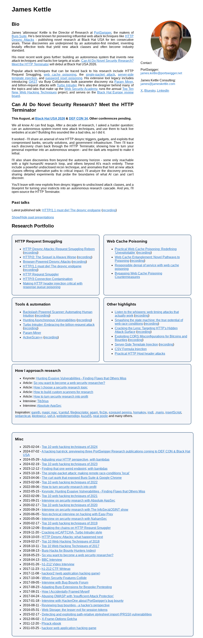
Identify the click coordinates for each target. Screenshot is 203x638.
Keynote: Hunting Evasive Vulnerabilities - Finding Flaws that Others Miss (93, 491)
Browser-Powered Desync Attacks (47, 261)
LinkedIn (163, 90)
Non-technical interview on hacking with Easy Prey (77, 514)
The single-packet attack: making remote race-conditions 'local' (86, 473)
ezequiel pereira (120, 412)
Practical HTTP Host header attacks (140, 353)
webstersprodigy (67, 416)
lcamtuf (64, 412)
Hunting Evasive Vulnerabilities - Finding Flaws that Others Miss (81, 378)
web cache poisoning (60, 74)
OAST (33, 81)
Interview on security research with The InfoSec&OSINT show (85, 509)
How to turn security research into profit (61, 396)
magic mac (49, 412)
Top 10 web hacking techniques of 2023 (70, 464)
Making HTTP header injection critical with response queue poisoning (52, 285)
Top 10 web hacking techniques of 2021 (70, 496)
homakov (139, 412)
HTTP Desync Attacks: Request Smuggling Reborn (59, 249)
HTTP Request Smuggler (41, 274)
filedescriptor (79, 412)
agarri (94, 412)
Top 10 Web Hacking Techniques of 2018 (71, 541)
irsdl (150, 412)
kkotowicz (39, 416)
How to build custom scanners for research (63, 392)
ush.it (51, 416)
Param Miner (123, 81)
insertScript (173, 412)
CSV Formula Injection (131, 349)
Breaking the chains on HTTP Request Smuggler (76, 527)
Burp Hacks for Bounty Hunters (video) (69, 550)
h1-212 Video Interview (58, 564)
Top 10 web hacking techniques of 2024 (70, 447)
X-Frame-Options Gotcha (59, 619)
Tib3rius (43, 401)
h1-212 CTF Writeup (56, 568)
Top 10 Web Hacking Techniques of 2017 (70, 546)
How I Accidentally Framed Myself (65, 591)
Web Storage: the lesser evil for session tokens (74, 609)
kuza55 (86, 416)
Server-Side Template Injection (136, 344)
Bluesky (149, 90)
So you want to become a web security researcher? (69, 383)
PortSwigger (102, 32)
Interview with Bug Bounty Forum (65, 582)
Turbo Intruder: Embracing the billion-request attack (59, 324)
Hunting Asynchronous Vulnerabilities (49, 320)
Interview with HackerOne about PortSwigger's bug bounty (83, 600)
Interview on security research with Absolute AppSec (78, 500)
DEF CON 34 (78, 118)
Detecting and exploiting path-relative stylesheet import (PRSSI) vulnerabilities (97, 614)
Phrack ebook (51, 623)
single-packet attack (100, 74)
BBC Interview (52, 559)
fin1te (103, 412)
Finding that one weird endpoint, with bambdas (74, 468)
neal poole (100, 416)
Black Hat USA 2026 (50, 118)
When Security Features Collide (64, 578)
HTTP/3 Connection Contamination (48, 279)
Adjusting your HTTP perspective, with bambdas (75, 459)
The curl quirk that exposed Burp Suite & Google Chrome (82, 477)
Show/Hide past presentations (33, 217)
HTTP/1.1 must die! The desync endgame (71, 210)
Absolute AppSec (49, 405)
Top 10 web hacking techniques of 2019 (70, 523)
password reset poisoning (63, 78)
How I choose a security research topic (61, 387)
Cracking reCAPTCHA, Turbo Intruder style (72, 532)
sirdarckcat (22, 416)
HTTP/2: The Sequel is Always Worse (49, 257)
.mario (159, 412)
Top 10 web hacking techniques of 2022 (70, 482)
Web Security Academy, (81, 88)
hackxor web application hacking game (69, 628)
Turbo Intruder (67, 85)
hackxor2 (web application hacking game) (71, 573)
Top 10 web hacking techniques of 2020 (70, 505)
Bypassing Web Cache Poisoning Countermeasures (138, 275)
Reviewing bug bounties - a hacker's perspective (76, 605)
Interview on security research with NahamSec (74, 518)
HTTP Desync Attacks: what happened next (72, 537)
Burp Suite (19, 36)
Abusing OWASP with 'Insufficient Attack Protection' (78, 596)
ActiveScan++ (33, 337)
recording (109, 210)
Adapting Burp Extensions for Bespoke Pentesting (77, 587)
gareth (35, 412)
